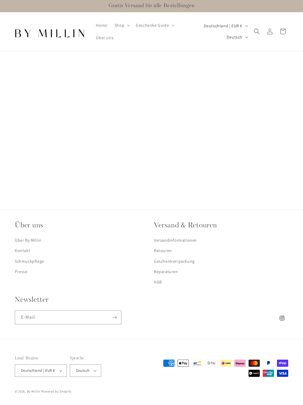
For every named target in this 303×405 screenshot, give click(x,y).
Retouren (163, 250)
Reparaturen (166, 271)
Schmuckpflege (29, 261)
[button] (121, 25)
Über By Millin (28, 240)
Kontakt (22, 250)
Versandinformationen (175, 240)
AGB (158, 282)
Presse (21, 271)
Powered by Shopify (56, 391)
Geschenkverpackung (174, 261)
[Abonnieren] (114, 317)
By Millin (33, 391)
